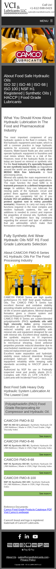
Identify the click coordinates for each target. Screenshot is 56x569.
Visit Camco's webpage (16, 512)
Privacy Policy (28, 560)
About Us (11, 557)
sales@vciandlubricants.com (33, 557)
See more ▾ (45, 436)
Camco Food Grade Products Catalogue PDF (28, 509)
